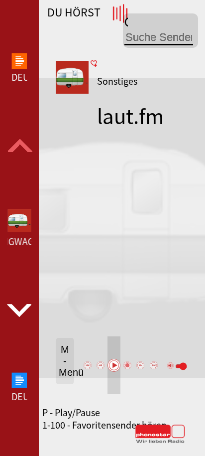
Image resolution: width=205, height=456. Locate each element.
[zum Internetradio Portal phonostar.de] (160, 441)
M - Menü (66, 361)
